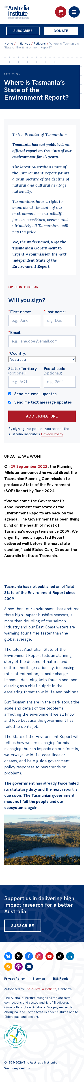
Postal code (54, 371)
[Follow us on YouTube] (49, 956)
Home (8, 43)
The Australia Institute (40, 989)
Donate (61, 31)
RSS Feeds (60, 979)
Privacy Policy (52, 434)
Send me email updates (35, 393)
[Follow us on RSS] (8, 967)
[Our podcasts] (19, 967)
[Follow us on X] (19, 956)
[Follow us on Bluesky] (8, 956)
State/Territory (22, 371)
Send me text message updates (43, 402)
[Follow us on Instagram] (39, 956)
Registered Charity (15, 1036)
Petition (12, 74)
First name (19, 311)
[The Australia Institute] (28, 12)
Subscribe (23, 31)
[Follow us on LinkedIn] (70, 956)
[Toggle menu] (74, 12)
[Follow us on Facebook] (29, 956)
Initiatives (23, 43)
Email (14, 332)
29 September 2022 (29, 466)
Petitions (40, 43)
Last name (54, 311)
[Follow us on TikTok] (60, 956)
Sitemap (39, 979)
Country (16, 353)
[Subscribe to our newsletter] (29, 967)
